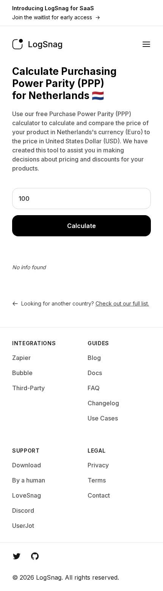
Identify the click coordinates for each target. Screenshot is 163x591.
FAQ (94, 388)
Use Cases (103, 418)
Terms (97, 480)
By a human (28, 480)
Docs (95, 373)
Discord (23, 510)
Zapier (21, 357)
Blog (94, 357)
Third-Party (28, 388)
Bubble (22, 373)
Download (26, 465)
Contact (99, 495)
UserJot (23, 525)
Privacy (98, 465)
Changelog (103, 403)
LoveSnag (26, 495)
